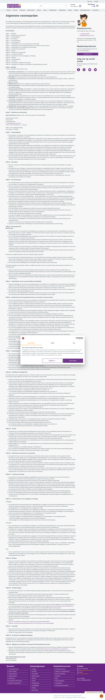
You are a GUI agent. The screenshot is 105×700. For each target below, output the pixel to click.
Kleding (76, 10)
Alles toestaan (72, 360)
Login (72, 6)
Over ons (89, 1)
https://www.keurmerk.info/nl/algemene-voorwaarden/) (54, 649)
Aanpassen (51, 360)
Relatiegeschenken (85, 10)
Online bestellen (12, 671)
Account (73, 4)
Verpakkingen (62, 10)
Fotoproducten (52, 10)
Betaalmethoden (12, 676)
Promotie (15, 10)
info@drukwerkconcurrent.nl (14, 123)
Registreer (76, 6)
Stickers (39, 10)
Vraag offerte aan (87, 54)
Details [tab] (52, 343)
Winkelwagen (91, 4)
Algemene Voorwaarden (14, 683)
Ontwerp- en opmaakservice (62, 671)
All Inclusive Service (60, 669)
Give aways (35, 690)
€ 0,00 (93, 6)
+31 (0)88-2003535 (85, 33)
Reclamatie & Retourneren (15, 680)
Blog (56, 678)
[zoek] (66, 6)
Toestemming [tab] (31, 343)
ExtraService (11, 678)
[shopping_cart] (97, 6)
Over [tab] (74, 343)
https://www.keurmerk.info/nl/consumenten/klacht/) (59, 606)
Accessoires (95, 10)
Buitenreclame (31, 10)
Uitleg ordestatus (12, 673)
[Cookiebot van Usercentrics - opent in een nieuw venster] (77, 338)
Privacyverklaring (59, 680)
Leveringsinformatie (13, 669)
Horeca (45, 10)
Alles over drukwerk (60, 673)
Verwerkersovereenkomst (61, 685)
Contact (96, 1)
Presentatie (22, 10)
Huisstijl (8, 10)
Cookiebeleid (58, 683)
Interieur (70, 10)
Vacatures (57, 676)
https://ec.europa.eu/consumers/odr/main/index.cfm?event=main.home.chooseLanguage (31, 623)
